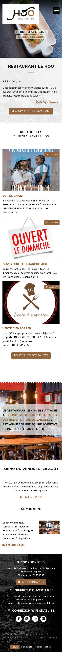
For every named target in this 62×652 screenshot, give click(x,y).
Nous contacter (32, 582)
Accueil (15, 646)
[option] (31, 29)
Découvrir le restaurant (31, 111)
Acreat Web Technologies (14, 640)
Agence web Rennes (49, 637)
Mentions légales (43, 646)
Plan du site (26, 646)
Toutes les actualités (31, 355)
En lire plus (33, 497)
